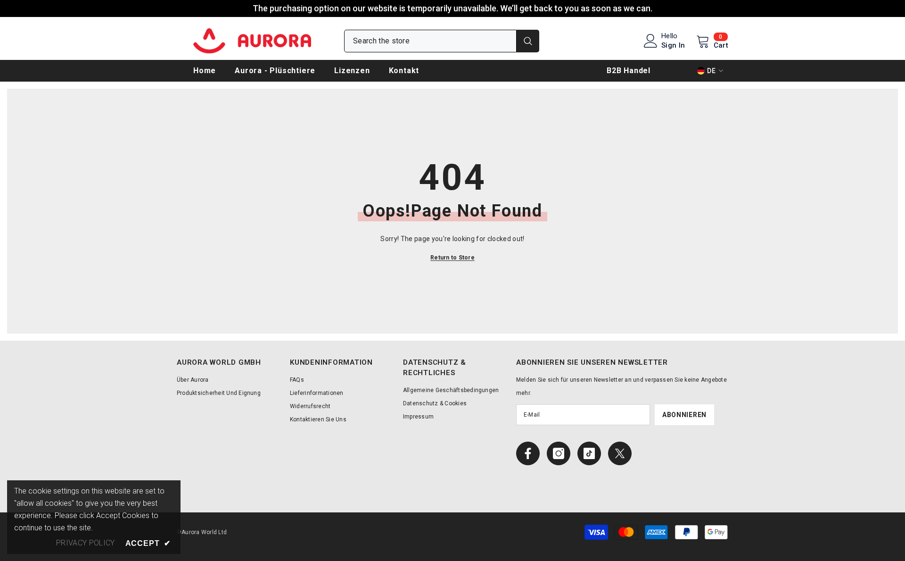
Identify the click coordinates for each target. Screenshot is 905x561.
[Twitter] (620, 453)
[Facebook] (528, 453)
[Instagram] (558, 453)
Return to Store (452, 257)
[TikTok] (589, 453)
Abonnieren (684, 415)
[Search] (441, 41)
